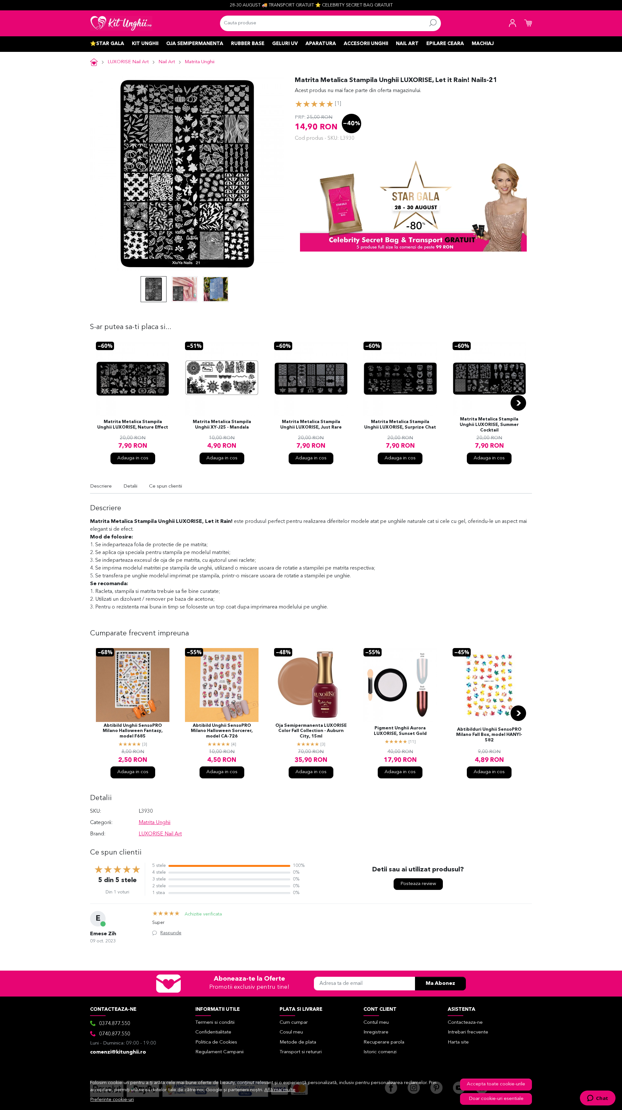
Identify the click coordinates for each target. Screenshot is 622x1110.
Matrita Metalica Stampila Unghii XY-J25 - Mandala (222, 425)
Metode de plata (298, 1042)
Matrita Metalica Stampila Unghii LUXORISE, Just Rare (311, 425)
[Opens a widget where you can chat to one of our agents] (598, 1099)
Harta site (458, 1042)
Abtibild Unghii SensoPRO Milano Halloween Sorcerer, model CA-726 (222, 731)
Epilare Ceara (445, 43)
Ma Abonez (440, 983)
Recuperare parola (383, 1042)
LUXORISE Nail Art (128, 62)
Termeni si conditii (215, 1022)
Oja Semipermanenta (194, 43)
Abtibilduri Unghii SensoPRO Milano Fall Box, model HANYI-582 (489, 735)
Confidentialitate (213, 1032)
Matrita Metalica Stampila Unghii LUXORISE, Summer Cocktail (489, 424)
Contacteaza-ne (465, 1022)
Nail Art (407, 43)
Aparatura (320, 43)
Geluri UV (285, 43)
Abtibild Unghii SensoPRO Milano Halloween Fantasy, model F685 (133, 731)
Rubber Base (247, 43)
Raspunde (170, 933)
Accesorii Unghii (366, 43)
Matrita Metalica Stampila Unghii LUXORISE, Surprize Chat (400, 425)
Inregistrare (375, 1032)
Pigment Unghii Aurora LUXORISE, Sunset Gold (400, 731)
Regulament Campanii (219, 1052)
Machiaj (483, 43)
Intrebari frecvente (468, 1032)
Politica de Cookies (216, 1042)
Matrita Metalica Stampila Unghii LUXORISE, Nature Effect (132, 425)
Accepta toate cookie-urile (496, 1084)
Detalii (130, 486)
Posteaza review (418, 883)
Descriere (101, 486)
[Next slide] (518, 403)
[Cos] (528, 23)
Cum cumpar (294, 1022)
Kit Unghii (145, 43)
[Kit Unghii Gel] (121, 23)
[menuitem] (154, 289)
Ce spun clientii (165, 486)
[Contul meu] (512, 23)
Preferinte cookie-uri (112, 1099)
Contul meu (376, 1022)
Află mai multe (279, 1090)
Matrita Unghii (199, 62)
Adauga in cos (132, 458)
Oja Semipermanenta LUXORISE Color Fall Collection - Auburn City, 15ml (311, 731)
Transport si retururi (301, 1052)
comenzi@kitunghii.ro (118, 1052)
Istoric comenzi (380, 1052)
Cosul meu (291, 1032)
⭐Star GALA (107, 43)
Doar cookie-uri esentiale (496, 1098)
